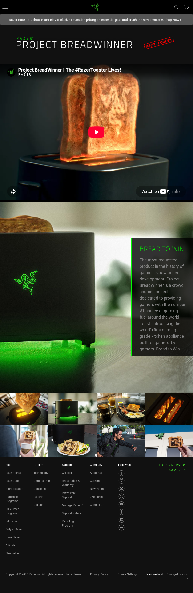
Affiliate (10, 545)
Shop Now (173, 20)
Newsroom (97, 489)
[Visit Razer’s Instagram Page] (121, 481)
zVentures (96, 497)
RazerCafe (12, 481)
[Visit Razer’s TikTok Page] (121, 512)
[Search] (176, 6)
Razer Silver (13, 537)
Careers (95, 481)
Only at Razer (14, 529)
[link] (95, 6)
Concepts (40, 489)
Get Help (67, 473)
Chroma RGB (42, 481)
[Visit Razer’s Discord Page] (121, 527)
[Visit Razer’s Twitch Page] (121, 519)
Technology (41, 473)
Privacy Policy (99, 574)
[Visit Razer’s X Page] (121, 496)
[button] (5, 7)
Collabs (38, 505)
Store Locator (14, 489)
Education (12, 521)
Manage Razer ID (72, 505)
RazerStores (13, 473)
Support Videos (71, 513)
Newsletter (12, 553)
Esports (38, 497)
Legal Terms (73, 574)
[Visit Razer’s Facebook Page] (121, 473)
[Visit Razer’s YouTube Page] (121, 504)
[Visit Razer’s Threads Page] (121, 488)
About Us (96, 473)
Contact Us (97, 505)
